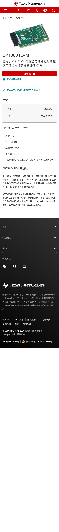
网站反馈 (27, 324)
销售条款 (46, 319)
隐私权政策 (32, 319)
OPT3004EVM (17, 18)
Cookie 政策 (18, 319)
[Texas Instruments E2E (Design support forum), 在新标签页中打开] (14, 267)
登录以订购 (29, 74)
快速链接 (6, 237)
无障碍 (5, 319)
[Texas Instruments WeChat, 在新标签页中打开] (4, 267)
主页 (4, 18)
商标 (17, 324)
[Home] (29, 4)
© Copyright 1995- (13, 331)
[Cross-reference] (28, 10)
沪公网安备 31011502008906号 (39, 342)
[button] (5, 10)
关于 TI (5, 227)
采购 (4, 248)
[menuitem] (19, 10)
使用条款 (6, 324)
